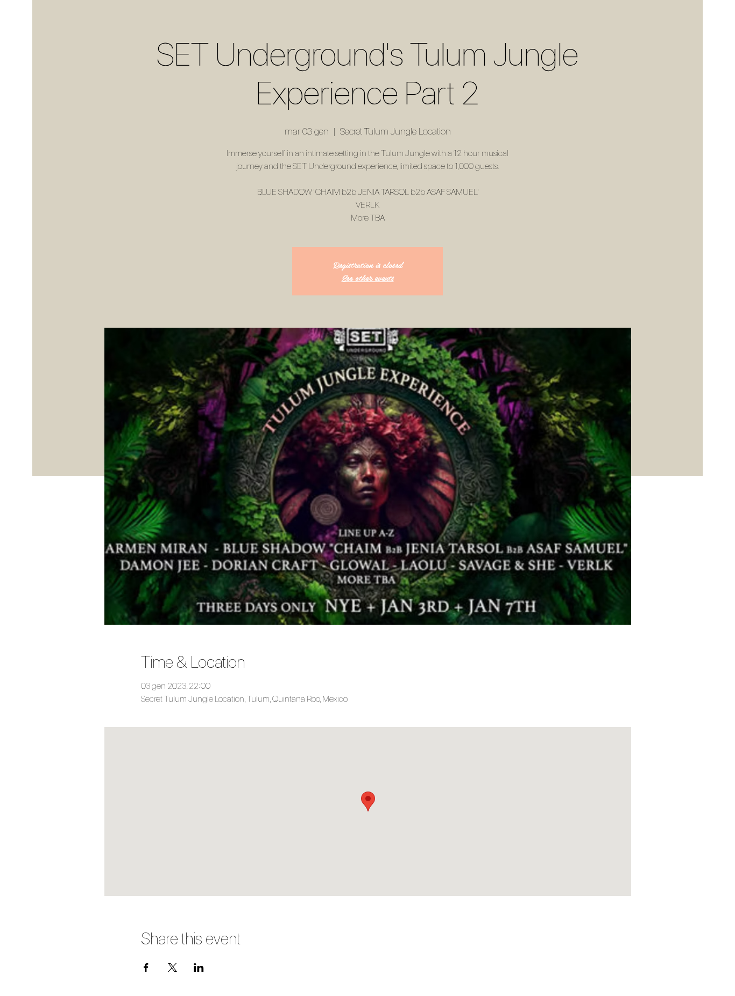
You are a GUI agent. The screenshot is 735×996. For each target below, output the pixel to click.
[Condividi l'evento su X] (172, 967)
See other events (368, 277)
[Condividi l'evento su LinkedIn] (199, 967)
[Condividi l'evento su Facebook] (146, 967)
